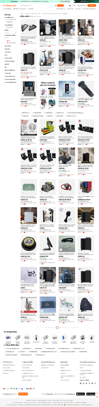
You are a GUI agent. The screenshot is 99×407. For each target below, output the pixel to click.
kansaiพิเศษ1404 (22, 351)
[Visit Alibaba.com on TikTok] (95, 383)
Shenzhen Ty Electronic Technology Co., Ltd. (29, 104)
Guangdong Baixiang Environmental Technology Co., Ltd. (86, 43)
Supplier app (50, 394)
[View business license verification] (62, 405)
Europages (70, 400)
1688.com (34, 400)
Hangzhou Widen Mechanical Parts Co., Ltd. (48, 202)
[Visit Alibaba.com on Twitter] (86, 383)
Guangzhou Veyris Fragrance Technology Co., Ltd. (67, 44)
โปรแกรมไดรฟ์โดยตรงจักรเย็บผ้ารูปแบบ (75, 112)
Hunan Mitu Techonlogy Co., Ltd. (85, 202)
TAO (61, 400)
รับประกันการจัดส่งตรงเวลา (28, 370)
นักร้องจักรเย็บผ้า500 (27, 348)
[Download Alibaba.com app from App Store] (80, 394)
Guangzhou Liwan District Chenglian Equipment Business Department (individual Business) (67, 202)
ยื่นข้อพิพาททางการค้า (65, 370)
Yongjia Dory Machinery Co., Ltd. (47, 143)
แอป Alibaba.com (71, 394)
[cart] (75, 5)
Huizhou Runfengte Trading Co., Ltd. (67, 73)
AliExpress (29, 400)
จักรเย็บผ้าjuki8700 (60, 112)
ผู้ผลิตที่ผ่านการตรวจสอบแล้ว (47, 365)
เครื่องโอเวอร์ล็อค (59, 116)
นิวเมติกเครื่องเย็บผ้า (37, 112)
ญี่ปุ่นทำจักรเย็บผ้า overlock (79, 348)
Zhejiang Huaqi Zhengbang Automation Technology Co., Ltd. (67, 321)
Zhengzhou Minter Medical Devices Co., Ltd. (67, 104)
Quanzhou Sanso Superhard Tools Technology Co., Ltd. (29, 143)
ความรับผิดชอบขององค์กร (8, 370)
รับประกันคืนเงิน (25, 367)
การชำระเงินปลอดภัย (27, 365)
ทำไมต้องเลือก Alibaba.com (9, 365)
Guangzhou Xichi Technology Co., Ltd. (86, 173)
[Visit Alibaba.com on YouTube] (92, 383)
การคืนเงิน (63, 373)
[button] (56, 5)
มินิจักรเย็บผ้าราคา (25, 112)
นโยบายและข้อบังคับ (26, 380)
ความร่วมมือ (82, 377)
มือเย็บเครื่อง (49, 116)
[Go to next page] (77, 327)
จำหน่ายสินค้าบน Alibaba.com (86, 365)
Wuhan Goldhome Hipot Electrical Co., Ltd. (67, 143)
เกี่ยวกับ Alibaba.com (7, 362)
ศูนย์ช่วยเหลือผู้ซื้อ (65, 365)
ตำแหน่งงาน (5, 373)
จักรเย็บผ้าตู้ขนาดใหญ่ (50, 348)
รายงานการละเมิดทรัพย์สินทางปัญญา (67, 376)
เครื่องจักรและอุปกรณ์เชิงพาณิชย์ (32, 13)
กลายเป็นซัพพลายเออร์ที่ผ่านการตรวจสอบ (87, 374)
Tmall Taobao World (42, 400)
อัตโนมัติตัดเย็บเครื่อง (33, 351)
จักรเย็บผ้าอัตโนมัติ (83, 351)
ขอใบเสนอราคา (44, 367)
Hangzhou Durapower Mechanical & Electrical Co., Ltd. (29, 259)
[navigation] (11, 170)
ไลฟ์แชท (63, 367)
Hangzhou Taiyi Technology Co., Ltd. (29, 320)
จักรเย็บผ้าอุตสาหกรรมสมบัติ (38, 116)
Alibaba (21, 13)
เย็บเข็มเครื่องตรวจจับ (10, 351)
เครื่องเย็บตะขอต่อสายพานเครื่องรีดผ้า (68, 351)
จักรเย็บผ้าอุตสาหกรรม (40, 354)
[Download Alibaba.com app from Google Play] (91, 394)
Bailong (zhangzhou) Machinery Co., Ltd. (67, 290)
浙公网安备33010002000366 (73, 404)
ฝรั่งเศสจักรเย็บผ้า (38, 348)
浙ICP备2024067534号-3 (86, 404)
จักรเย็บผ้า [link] (65, 13)
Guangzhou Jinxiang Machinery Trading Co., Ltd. (67, 231)
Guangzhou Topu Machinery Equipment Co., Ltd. (29, 43)
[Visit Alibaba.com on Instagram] (89, 383)
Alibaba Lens (8, 394)
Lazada (49, 400)
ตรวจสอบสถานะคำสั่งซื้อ (85, 370)
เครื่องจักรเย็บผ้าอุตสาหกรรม (26, 354)
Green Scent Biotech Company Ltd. (29, 76)
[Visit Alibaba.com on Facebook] (81, 383)
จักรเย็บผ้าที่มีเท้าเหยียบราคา (64, 348)
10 (66, 327)
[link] (97, 393)
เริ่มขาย (81, 367)
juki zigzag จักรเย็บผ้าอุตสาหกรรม (12, 348)
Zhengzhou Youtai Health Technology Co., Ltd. (86, 74)
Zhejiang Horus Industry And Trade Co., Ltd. (48, 73)
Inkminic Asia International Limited (28, 290)
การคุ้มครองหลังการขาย (27, 373)
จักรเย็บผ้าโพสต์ (25, 116)
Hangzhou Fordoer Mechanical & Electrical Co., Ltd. (86, 105)
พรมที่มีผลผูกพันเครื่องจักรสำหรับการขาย (49, 351)
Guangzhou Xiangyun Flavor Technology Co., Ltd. (48, 45)
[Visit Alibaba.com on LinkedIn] (83, 383)
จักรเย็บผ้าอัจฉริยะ (49, 112)
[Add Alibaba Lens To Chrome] (23, 394)
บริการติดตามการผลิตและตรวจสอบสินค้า (30, 376)
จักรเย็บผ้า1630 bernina (71, 116)
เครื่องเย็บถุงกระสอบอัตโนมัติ (11, 354)
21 (74, 327)
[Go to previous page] (37, 327)
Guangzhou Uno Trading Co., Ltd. (28, 231)
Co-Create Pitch (6, 367)
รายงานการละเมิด (65, 380)
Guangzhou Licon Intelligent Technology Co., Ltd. (48, 262)
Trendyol (65, 400)
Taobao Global (55, 400)
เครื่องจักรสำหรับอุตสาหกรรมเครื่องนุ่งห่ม (51, 13)
